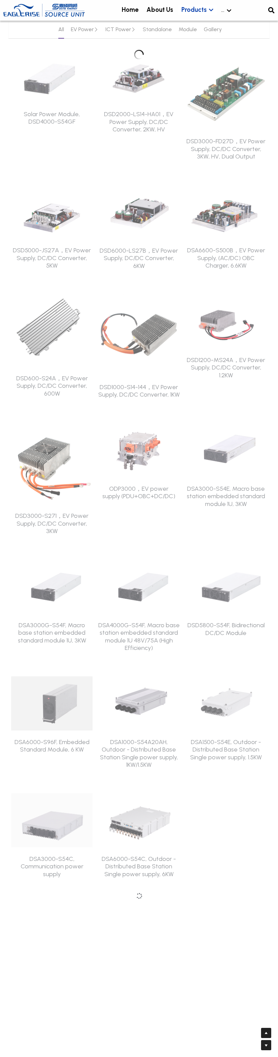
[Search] (271, 10)
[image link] (44, 10)
